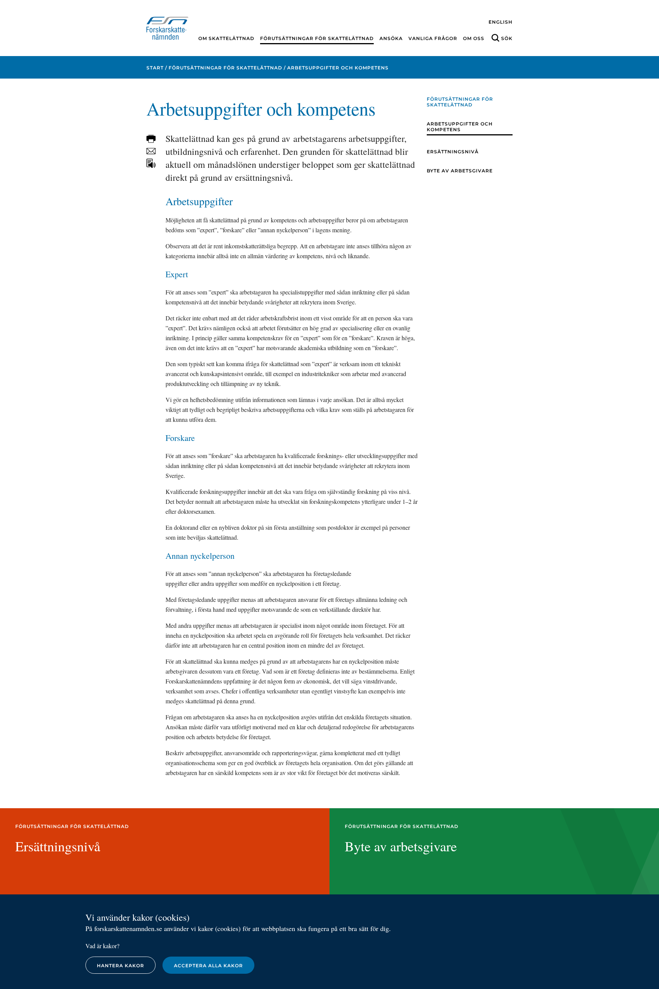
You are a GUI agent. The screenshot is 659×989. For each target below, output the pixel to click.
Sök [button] (507, 38)
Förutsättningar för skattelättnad (317, 38)
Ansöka (391, 38)
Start (155, 68)
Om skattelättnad (226, 38)
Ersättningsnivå (453, 151)
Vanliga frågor (432, 38)
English (501, 22)
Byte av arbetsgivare (460, 171)
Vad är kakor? (102, 946)
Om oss (473, 38)
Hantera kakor (120, 965)
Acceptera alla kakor (208, 965)
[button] (151, 139)
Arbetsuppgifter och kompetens (460, 126)
